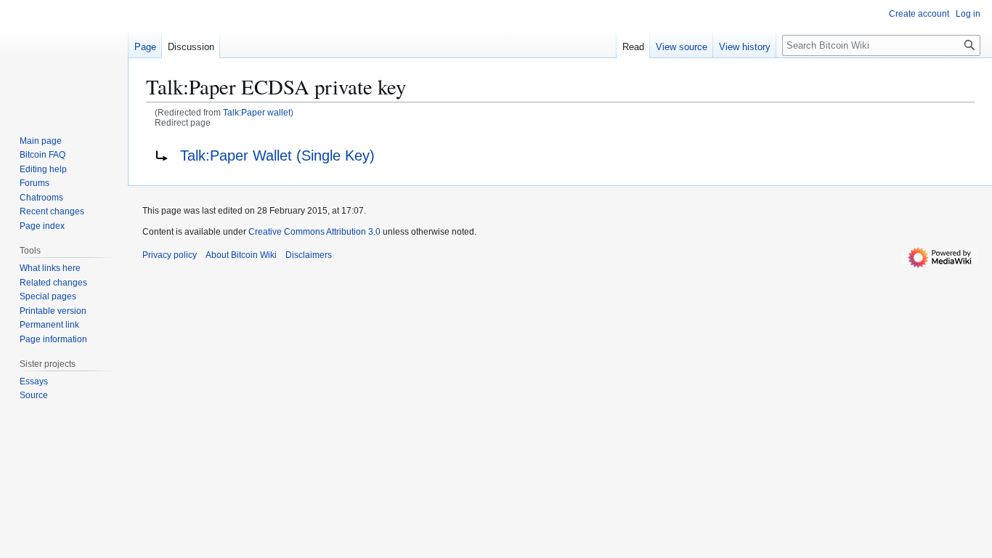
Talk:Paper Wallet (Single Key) (277, 155)
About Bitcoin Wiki (241, 255)
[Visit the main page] (64, 58)
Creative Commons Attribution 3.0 (314, 232)
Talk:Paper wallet (256, 112)
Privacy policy (169, 255)
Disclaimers (308, 255)
